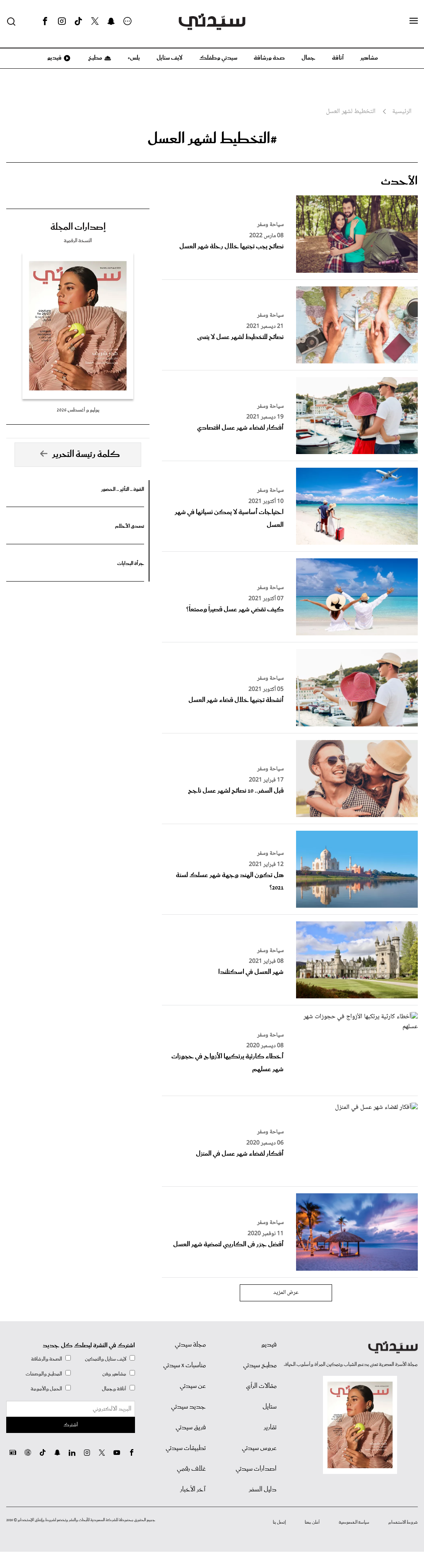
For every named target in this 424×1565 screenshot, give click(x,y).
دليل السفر (263, 1489)
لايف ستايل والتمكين (105, 1359)
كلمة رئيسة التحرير (86, 454)
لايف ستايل (170, 58)
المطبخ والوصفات (44, 1374)
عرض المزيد (286, 1293)
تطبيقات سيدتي (186, 1448)
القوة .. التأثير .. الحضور (122, 489)
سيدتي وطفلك (218, 58)
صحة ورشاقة (269, 58)
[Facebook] (45, 21)
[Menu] (414, 21)
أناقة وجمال (114, 1389)
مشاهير (369, 58)
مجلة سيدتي (190, 1345)
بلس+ (134, 58)
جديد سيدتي (188, 1407)
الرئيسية (402, 111)
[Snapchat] (111, 21)
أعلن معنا (312, 1522)
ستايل (270, 1407)
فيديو (54, 58)
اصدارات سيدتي (256, 1469)
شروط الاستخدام (403, 1522)
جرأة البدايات (130, 563)
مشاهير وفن (114, 1374)
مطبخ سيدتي (260, 1365)
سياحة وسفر (270, 225)
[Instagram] (61, 21)
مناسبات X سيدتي (184, 1365)
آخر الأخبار (193, 1489)
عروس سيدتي (259, 1448)
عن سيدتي (193, 1386)
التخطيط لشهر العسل (351, 111)
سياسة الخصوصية (354, 1522)
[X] (95, 21)
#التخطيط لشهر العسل (212, 139)
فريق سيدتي (191, 1427)
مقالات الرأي (261, 1386)
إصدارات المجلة (78, 227)
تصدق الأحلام (129, 526)
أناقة (338, 58)
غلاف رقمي (191, 1469)
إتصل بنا (279, 1522)
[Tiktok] (78, 21)
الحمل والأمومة (46, 1389)
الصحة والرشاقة (46, 1359)
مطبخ (94, 58)
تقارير (270, 1427)
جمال (308, 58)
